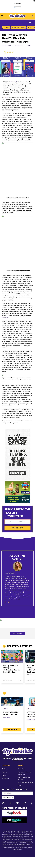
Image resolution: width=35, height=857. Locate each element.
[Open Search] (33, 16)
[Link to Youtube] (17, 803)
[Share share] (31, 22)
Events (20, 785)
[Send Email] (9, 602)
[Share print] (30, 22)
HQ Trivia (5, 97)
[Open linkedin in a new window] (8, 52)
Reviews (4, 769)
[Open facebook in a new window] (13, 52)
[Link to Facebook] (31, 803)
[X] (5, 602)
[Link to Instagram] (3, 803)
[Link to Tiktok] (24, 803)
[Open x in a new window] (5, 52)
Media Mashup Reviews (18, 27)
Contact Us (21, 769)
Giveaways (5, 778)
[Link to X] (10, 803)
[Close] (34, 1)
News (4, 775)
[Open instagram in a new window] (10, 52)
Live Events (6, 27)
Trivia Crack (13, 82)
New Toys (5, 772)
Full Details (12, 730)
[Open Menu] (2, 16)
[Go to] (12, 657)
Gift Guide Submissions (25, 782)
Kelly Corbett (20, 46)
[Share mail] (28, 22)
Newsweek (5, 318)
